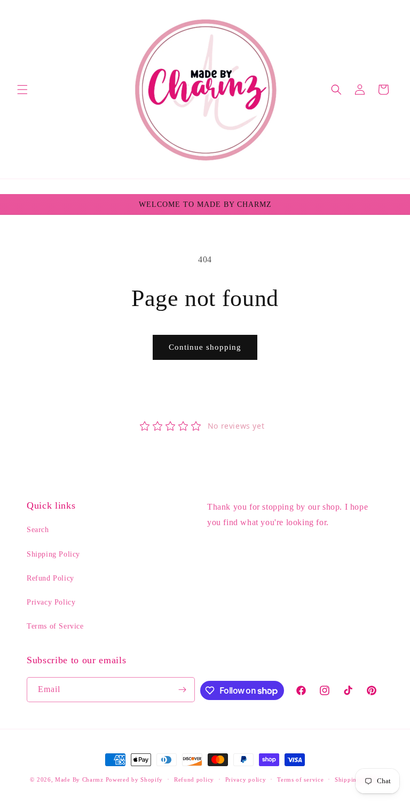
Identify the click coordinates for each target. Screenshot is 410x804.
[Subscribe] (182, 689)
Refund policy (194, 779)
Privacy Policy (51, 602)
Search (38, 530)
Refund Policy (50, 578)
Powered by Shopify (134, 779)
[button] (22, 89)
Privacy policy (245, 779)
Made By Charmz (80, 779)
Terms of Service (55, 626)
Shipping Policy (53, 554)
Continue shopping (205, 347)
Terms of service (300, 779)
